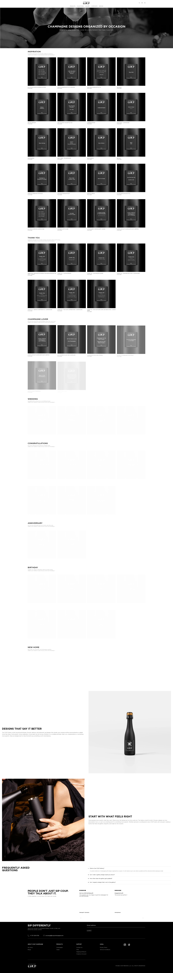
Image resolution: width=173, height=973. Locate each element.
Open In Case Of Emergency (34, 390)
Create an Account (81, 954)
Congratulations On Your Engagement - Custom (69, 434)
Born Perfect (90, 158)
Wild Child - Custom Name (123, 122)
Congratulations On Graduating (65, 514)
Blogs (29, 949)
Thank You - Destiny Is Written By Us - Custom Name (40, 309)
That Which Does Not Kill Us (94, 87)
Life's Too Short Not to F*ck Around (66, 87)
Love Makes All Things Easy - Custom (125, 434)
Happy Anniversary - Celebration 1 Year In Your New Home (131, 685)
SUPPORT (79, 944)
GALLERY (87, 6)
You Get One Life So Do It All (123, 193)
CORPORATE (94, 6)
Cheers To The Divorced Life (34, 514)
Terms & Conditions (105, 949)
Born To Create (91, 193)
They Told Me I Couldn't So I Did (64, 122)
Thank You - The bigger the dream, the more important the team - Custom (42, 274)
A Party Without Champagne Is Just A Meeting (38, 354)
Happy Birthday (91, 638)
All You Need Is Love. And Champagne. (66, 354)
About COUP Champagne (35, 944)
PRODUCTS (72, 6)
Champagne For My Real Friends (95, 354)
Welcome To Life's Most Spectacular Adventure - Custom (101, 434)
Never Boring (31, 158)
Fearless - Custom (32, 638)
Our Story (30, 947)
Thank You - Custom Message (64, 273)
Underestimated (91, 122)
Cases (58, 949)
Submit (89, 930)
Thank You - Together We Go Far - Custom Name (128, 273)
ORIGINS (101, 6)
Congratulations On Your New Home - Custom (39, 685)
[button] (139, 2)
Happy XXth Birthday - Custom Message (66, 603)
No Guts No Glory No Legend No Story (37, 87)
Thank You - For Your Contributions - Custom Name (69, 309)
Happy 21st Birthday (92, 603)
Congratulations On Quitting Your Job (96, 514)
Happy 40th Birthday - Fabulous (124, 603)
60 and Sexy (60, 638)
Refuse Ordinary (32, 122)
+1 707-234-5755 (34, 935)
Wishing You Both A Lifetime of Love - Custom (38, 434)
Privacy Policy (103, 947)
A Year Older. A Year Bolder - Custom (37, 603)
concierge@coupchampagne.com (54, 935)
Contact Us (79, 947)
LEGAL (102, 944)
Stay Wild (119, 87)
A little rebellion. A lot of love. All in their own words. (42, 896)
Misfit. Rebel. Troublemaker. (64, 158)
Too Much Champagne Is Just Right (125, 354)
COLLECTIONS (80, 6)
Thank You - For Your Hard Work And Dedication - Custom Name (101, 310)
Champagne (59, 947)
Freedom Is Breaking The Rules (35, 193)
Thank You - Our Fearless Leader (95, 273)
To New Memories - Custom (93, 685)
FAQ (77, 949)
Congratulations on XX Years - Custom (37, 558)
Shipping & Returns (81, 951)
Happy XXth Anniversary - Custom (65, 558)
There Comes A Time (62, 390)
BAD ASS (119, 158)
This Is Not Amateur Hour (63, 193)
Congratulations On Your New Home (66, 685)
